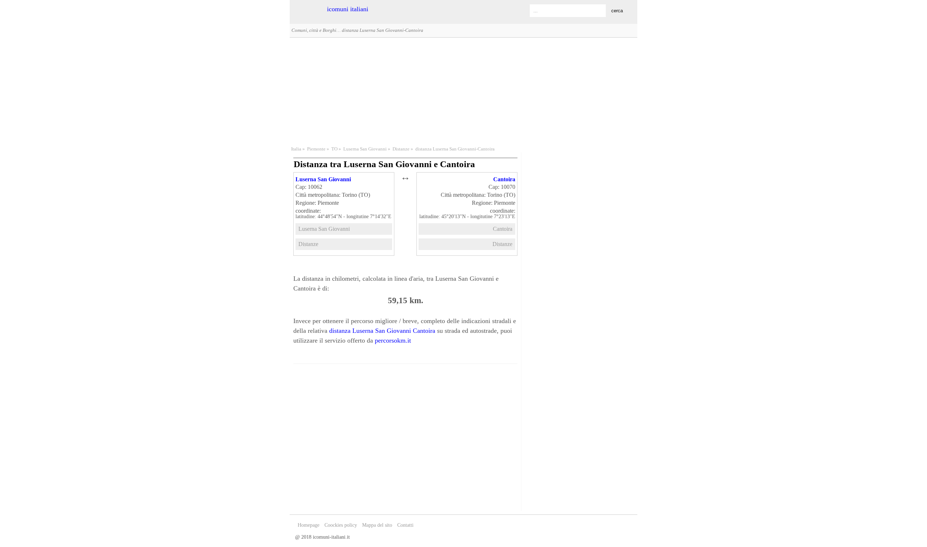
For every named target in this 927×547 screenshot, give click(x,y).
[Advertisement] (463, 90)
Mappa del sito (377, 525)
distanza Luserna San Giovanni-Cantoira (455, 149)
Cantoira (504, 179)
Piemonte (316, 149)
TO (334, 149)
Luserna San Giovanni (365, 149)
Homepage (308, 525)
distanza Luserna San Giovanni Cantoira (382, 330)
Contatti (405, 525)
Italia (296, 149)
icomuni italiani (347, 9)
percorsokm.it (393, 340)
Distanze (401, 149)
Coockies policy (340, 525)
